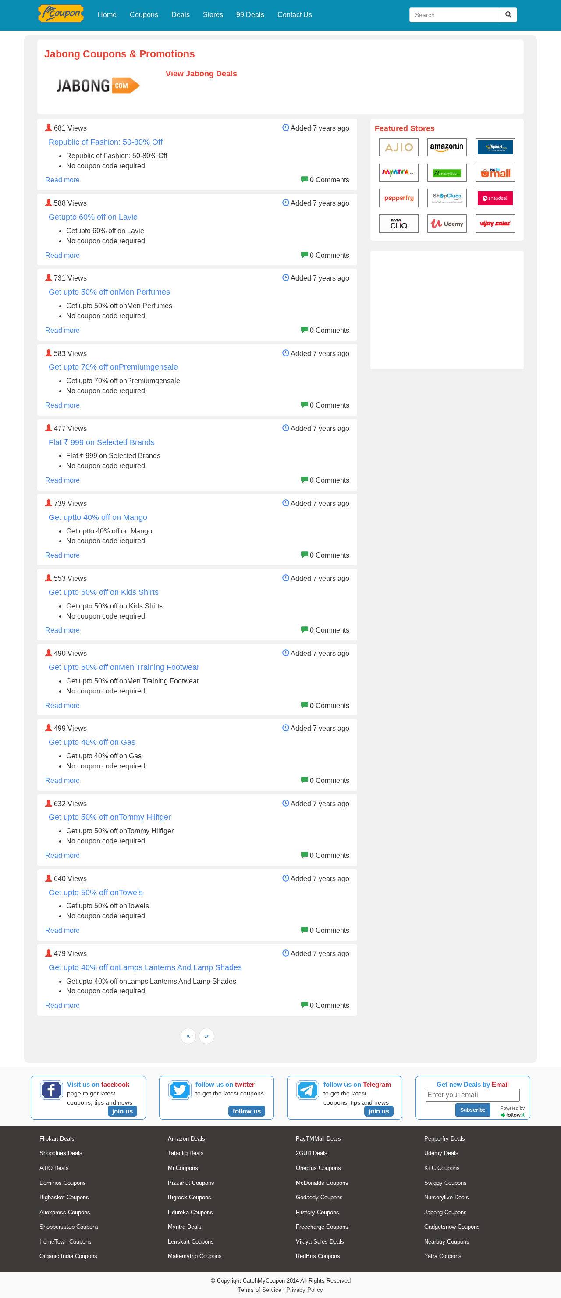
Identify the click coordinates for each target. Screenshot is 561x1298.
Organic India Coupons (68, 1256)
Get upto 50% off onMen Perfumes (109, 292)
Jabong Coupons (445, 1212)
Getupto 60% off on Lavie (93, 217)
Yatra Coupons (443, 1256)
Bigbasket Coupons (64, 1197)
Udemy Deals (441, 1153)
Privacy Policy (304, 1290)
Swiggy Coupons (445, 1183)
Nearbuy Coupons (446, 1241)
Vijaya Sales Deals (320, 1241)
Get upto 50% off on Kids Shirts (104, 592)
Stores (213, 14)
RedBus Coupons (318, 1256)
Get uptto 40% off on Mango (98, 517)
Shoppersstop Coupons (69, 1226)
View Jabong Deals (201, 73)
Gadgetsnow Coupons (452, 1226)
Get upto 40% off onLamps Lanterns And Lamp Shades (145, 967)
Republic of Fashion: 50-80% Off (106, 142)
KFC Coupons (442, 1168)
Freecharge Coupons (322, 1226)
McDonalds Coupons (322, 1183)
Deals (180, 14)
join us (122, 1111)
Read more (62, 180)
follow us (247, 1111)
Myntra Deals (185, 1226)
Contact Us (294, 14)
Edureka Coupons (190, 1212)
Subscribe (473, 1110)
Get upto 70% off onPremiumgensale (113, 367)
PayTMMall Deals (318, 1138)
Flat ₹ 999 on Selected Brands (102, 442)
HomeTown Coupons (65, 1241)
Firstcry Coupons (317, 1212)
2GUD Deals (311, 1153)
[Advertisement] (447, 310)
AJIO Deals (54, 1168)
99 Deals (250, 14)
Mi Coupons (183, 1168)
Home (107, 14)
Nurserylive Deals (446, 1197)
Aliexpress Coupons (64, 1212)
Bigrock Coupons (189, 1197)
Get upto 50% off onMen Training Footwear (124, 667)
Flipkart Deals (57, 1138)
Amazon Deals (186, 1138)
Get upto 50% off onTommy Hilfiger (110, 817)
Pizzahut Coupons (191, 1183)
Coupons (144, 14)
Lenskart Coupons (191, 1241)
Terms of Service (259, 1290)
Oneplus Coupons (318, 1168)
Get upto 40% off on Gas (92, 742)
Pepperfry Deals (444, 1138)
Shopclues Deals (60, 1153)
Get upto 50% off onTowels (96, 892)
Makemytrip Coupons (195, 1256)
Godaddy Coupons (319, 1197)
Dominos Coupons (62, 1183)
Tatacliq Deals (186, 1153)
